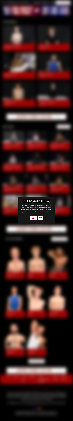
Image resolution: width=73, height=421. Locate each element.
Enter (33, 218)
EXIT (40, 218)
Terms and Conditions (45, 212)
